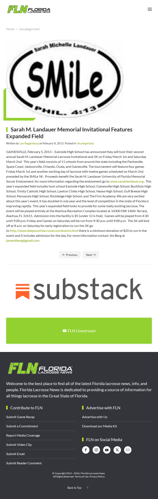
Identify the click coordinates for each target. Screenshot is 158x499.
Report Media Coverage (23, 435)
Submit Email (15, 454)
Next (89, 254)
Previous (71, 254)
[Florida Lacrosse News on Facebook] (85, 450)
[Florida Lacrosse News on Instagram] (96, 450)
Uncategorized (84, 143)
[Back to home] (28, 9)
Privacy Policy (96, 476)
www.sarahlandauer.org (127, 181)
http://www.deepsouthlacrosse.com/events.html (44, 230)
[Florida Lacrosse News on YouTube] (106, 450)
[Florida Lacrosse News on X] (117, 450)
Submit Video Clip (19, 444)
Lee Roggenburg (29, 143)
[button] (150, 9)
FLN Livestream (81, 330)
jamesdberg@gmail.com (23, 240)
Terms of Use (81, 476)
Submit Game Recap (20, 417)
